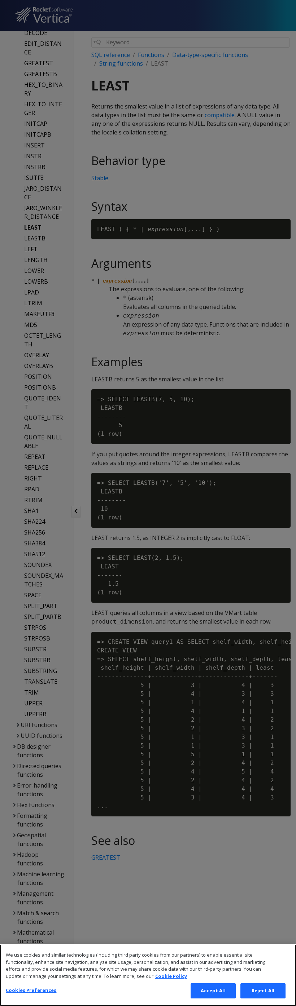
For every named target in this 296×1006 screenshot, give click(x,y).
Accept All (213, 990)
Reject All (263, 990)
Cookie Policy (171, 976)
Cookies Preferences (31, 990)
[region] (148, 975)
